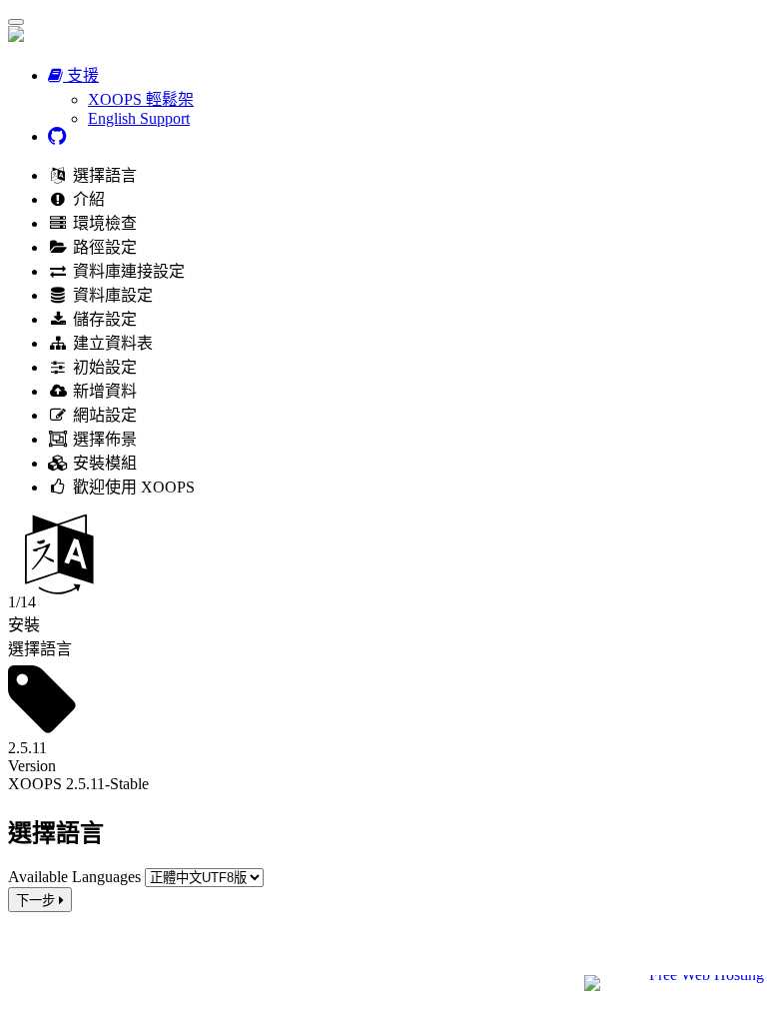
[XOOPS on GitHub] (57, 136)
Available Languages (74, 876)
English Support (139, 118)
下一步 (37, 900)
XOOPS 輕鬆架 (141, 99)
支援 (81, 75)
